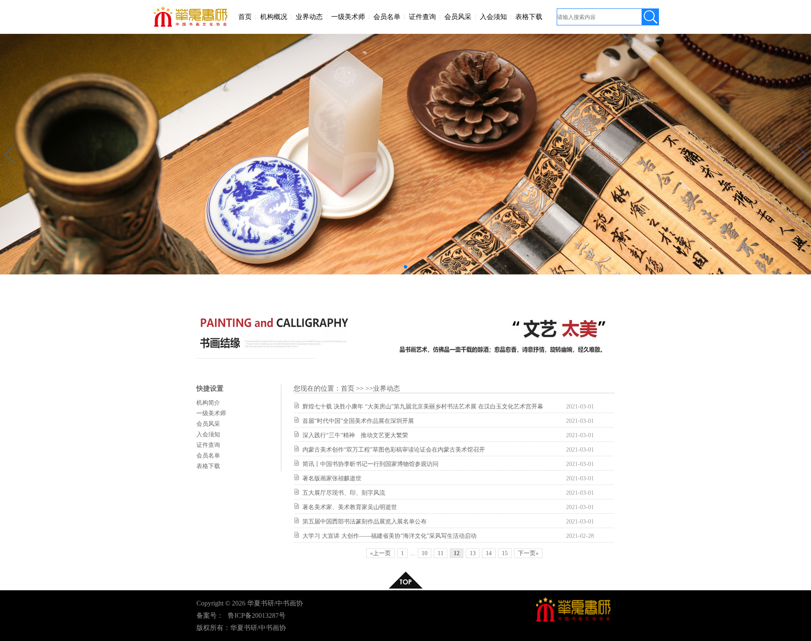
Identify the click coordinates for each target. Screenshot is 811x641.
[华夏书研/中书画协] (191, 26)
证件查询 (422, 16)
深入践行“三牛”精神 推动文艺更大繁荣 (355, 435)
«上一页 (380, 553)
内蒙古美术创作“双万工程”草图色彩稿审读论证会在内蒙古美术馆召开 (393, 450)
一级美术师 (348, 16)
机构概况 (273, 16)
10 (424, 553)
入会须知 (493, 16)
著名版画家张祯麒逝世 (332, 478)
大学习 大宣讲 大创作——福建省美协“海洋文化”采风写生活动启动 (389, 536)
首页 (245, 16)
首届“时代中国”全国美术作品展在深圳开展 (358, 421)
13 (473, 553)
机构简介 (208, 403)
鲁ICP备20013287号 (257, 615)
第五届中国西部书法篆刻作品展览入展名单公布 (364, 521)
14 (489, 553)
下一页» (528, 553)
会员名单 (386, 16)
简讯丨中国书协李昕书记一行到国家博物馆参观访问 (370, 464)
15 (505, 553)
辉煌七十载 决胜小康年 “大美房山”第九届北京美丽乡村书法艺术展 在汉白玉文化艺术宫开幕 (422, 406)
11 (441, 553)
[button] (405, 266)
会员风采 (457, 16)
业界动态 (309, 16)
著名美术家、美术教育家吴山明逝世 (349, 507)
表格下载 (528, 16)
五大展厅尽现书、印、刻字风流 (343, 493)
